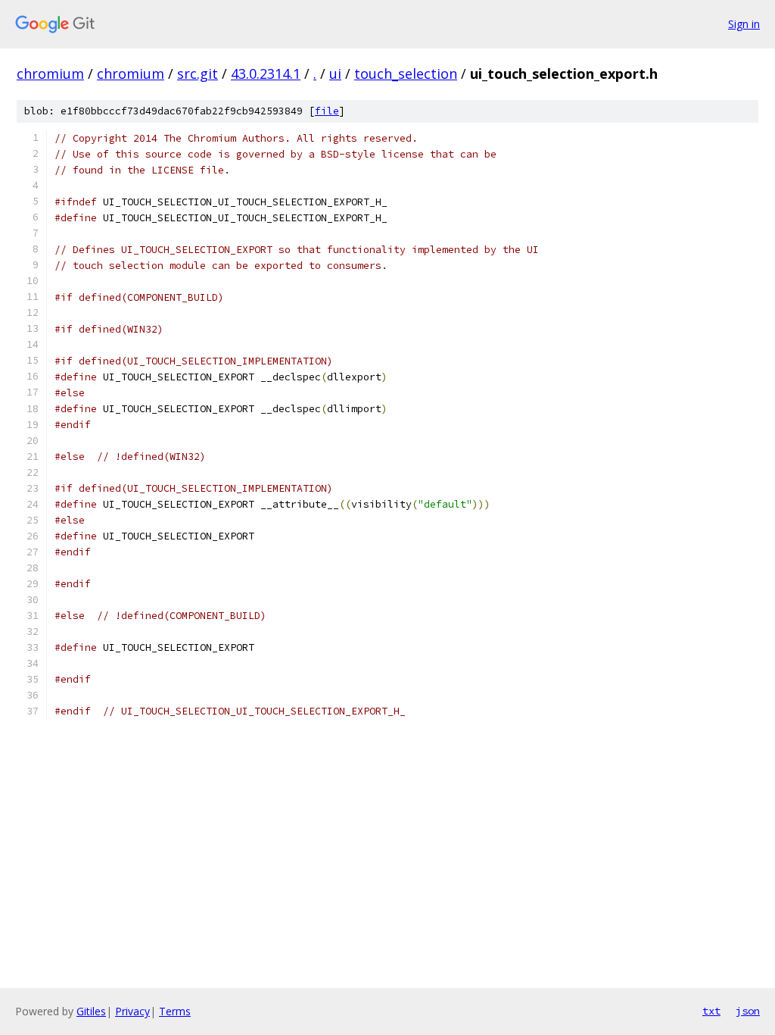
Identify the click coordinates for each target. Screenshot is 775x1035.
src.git (197, 73)
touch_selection (405, 73)
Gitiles (91, 1011)
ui (335, 73)
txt (711, 1011)
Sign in (744, 24)
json (748, 1011)
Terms (175, 1011)
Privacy (132, 1011)
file (327, 111)
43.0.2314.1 (265, 73)
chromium (50, 73)
